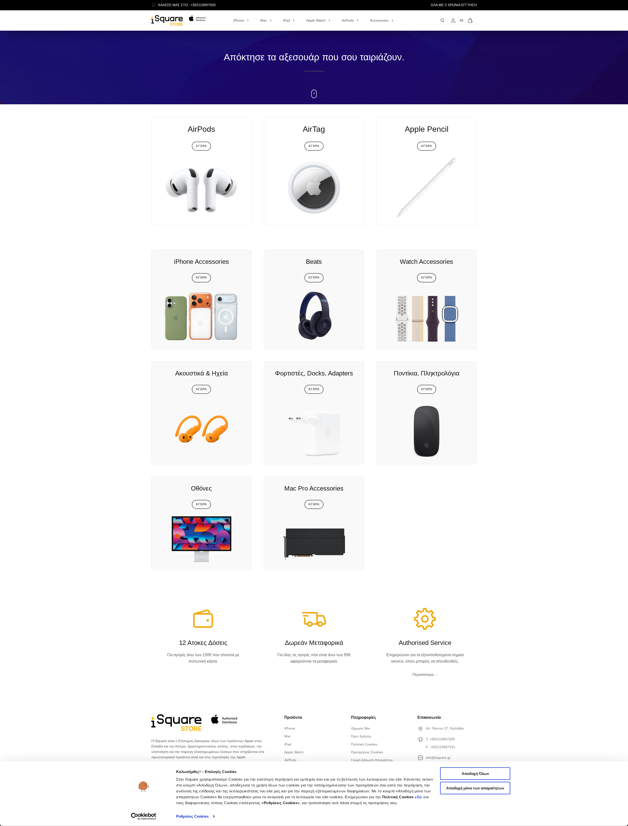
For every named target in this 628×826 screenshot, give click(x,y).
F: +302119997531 (440, 747)
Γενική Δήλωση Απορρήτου (372, 760)
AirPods (348, 20)
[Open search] (442, 20)
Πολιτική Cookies (364, 744)
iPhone (238, 20)
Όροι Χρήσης (361, 736)
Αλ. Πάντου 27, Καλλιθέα (445, 728)
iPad (286, 20)
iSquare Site (360, 728)
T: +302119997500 (440, 739)
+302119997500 (203, 5)
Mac (263, 20)
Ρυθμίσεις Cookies (192, 816)
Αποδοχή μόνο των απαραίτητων (475, 788)
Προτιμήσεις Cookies (367, 752)
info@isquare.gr (438, 757)
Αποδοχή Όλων (475, 774)
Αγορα (201, 146)
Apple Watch (316, 20)
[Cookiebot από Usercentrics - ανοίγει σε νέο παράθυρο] (143, 816)
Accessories (379, 20)
